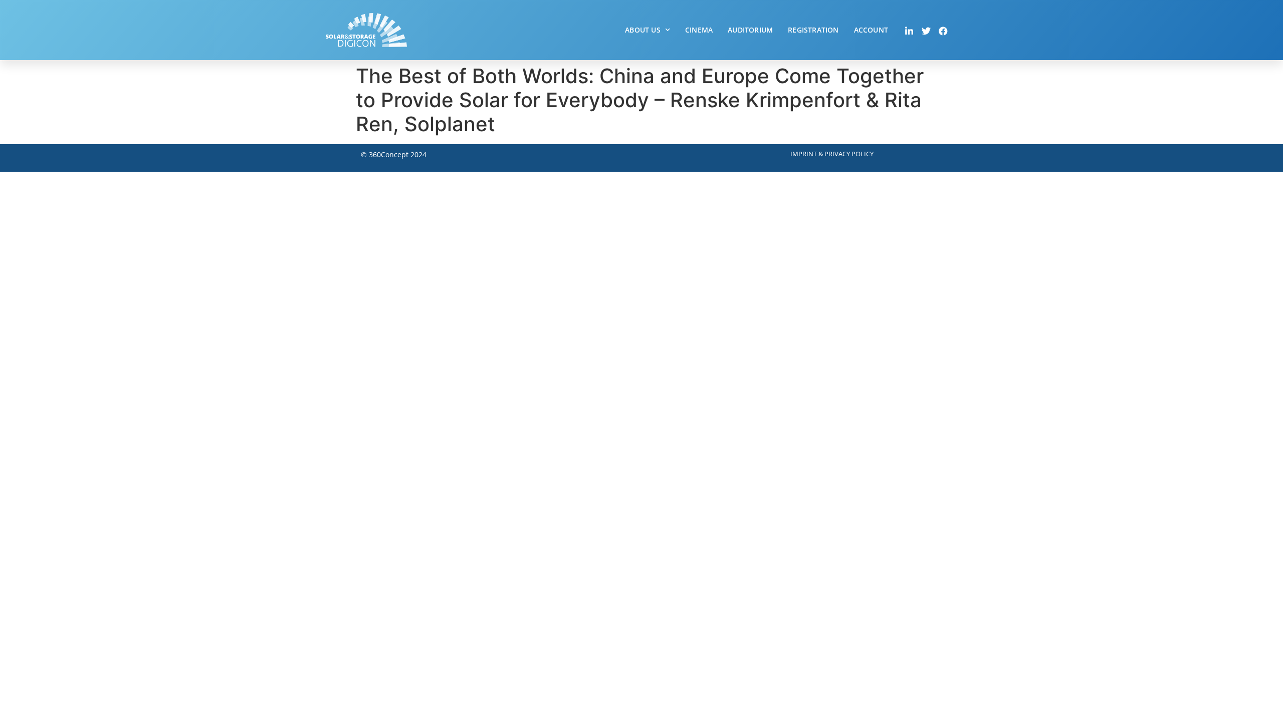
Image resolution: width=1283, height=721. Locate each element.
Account (871, 30)
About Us (643, 30)
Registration (813, 30)
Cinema (699, 30)
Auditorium (750, 30)
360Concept (388, 154)
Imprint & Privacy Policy (832, 153)
